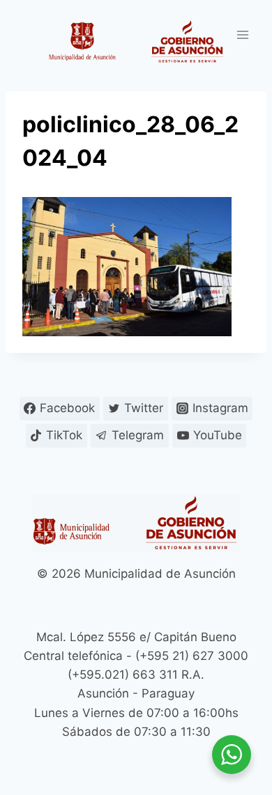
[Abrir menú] (242, 34)
